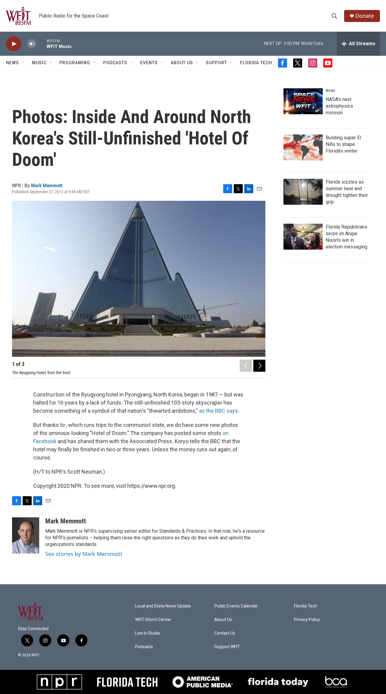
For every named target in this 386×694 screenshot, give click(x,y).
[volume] (32, 44)
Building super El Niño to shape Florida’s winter (343, 144)
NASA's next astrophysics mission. (339, 105)
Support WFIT (227, 647)
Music (39, 62)
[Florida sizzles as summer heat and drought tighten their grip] (303, 192)
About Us (182, 62)
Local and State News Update (163, 606)
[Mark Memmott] (25, 535)
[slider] (41, 43)
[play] (13, 43)
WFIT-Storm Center (153, 619)
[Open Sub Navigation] (23, 62)
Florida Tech (256, 62)
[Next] (259, 366)
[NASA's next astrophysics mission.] (303, 101)
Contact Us (224, 633)
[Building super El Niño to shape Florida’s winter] (303, 147)
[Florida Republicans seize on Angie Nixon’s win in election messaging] (303, 237)
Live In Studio (147, 633)
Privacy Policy (307, 619)
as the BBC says (218, 411)
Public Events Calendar (236, 606)
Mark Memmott (46, 185)
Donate (364, 16)
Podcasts (115, 62)
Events (149, 62)
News (330, 90)
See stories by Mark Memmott (83, 553)
